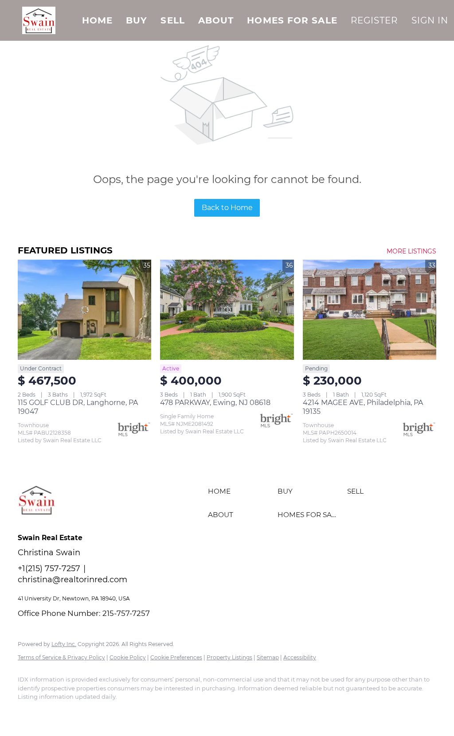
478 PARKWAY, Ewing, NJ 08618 (215, 402)
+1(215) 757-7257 (49, 568)
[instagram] (54, 712)
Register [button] (374, 20)
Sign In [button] (430, 20)
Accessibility (299, 657)
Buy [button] (136, 20)
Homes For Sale (292, 20)
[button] (38, 20)
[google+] (105, 712)
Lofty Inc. (63, 644)
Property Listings (229, 657)
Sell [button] (172, 20)
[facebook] (28, 712)
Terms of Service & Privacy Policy (61, 657)
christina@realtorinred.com (72, 579)
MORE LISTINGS (411, 251)
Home (97, 20)
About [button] (216, 20)
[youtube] (79, 712)
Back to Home (227, 207)
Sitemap (268, 657)
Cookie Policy (128, 657)
